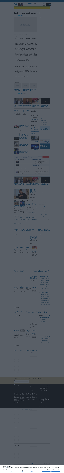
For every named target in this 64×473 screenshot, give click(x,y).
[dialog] (32, 469)
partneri (6, 467)
